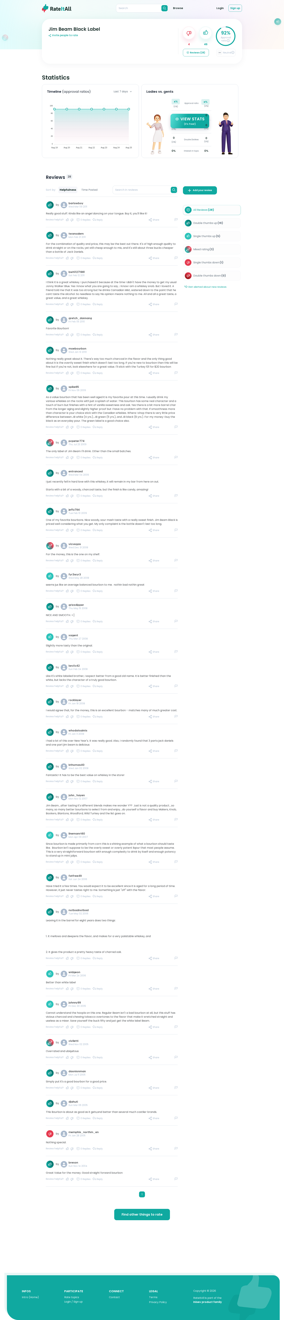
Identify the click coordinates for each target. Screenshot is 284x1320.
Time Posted (89, 190)
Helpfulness (68, 190)
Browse (178, 8)
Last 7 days (121, 91)
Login (220, 8)
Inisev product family (207, 1302)
